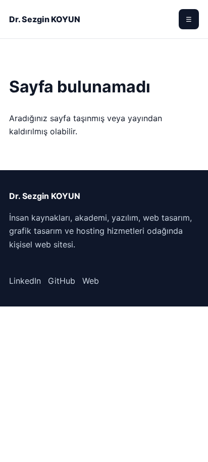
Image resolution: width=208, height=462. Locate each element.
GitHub (61, 281)
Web (90, 281)
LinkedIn (25, 281)
